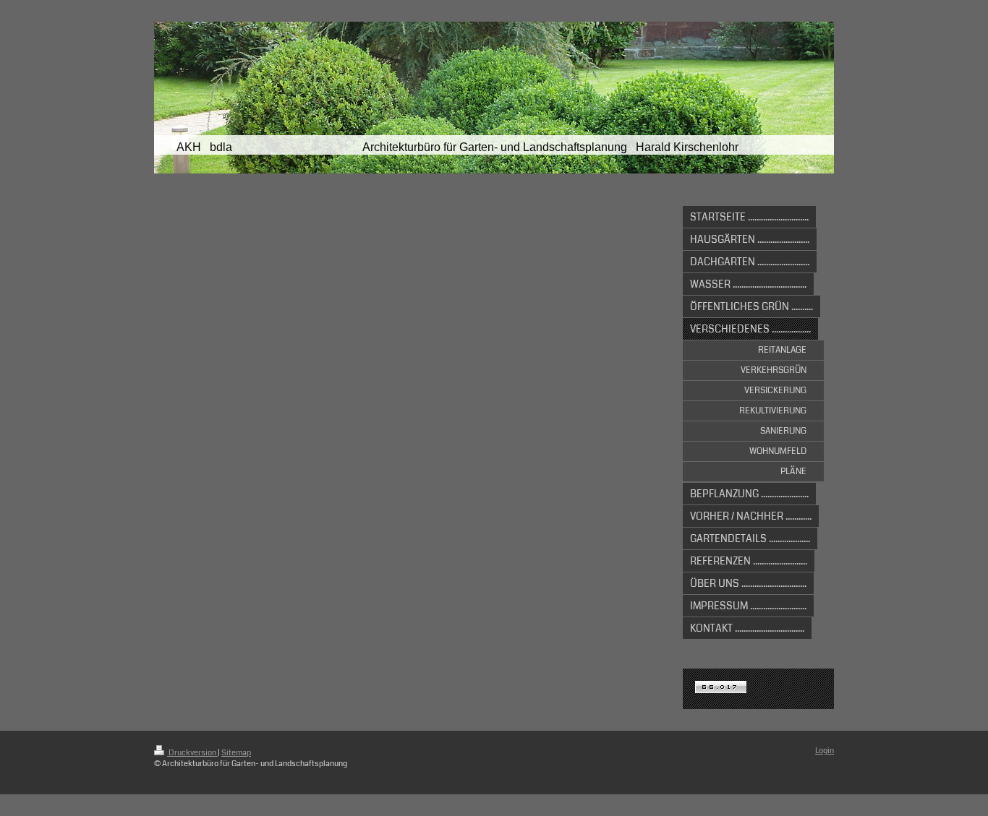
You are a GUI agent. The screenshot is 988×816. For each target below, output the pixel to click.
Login (824, 750)
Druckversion (192, 752)
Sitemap (236, 752)
